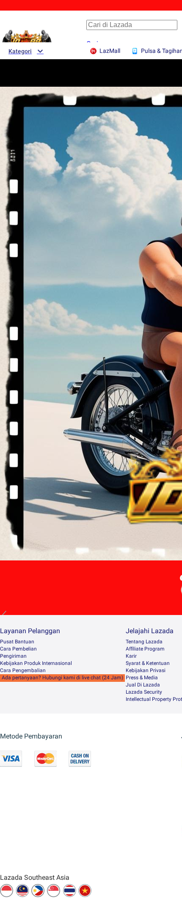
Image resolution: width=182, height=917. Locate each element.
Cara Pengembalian (23, 670)
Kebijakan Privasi (145, 670)
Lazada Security (144, 692)
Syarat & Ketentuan (148, 663)
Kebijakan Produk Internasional (36, 663)
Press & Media (142, 678)
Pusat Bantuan (17, 642)
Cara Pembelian (18, 649)
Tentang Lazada (144, 642)
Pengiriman (13, 656)
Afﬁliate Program (145, 649)
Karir (131, 656)
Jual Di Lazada (143, 685)
